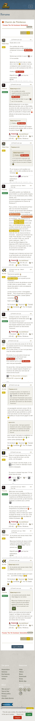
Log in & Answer (17, 647)
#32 (31, 560)
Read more (20, 714)
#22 (31, 84)
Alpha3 (4, 273)
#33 (31, 588)
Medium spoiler (15, 214)
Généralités (24, 25)
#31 (31, 531)
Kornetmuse (5, 44)
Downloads (22, 676)
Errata (21, 679)
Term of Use (5, 691)
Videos (21, 672)
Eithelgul (5, 456)
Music (21, 674)
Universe (4, 672)
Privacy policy (6, 693)
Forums (5, 25)
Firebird (4, 88)
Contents (4, 676)
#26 (31, 313)
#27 (31, 340)
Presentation (6, 669)
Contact (4, 696)
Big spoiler (28, 50)
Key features (6, 674)
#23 (31, 143)
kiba (3, 345)
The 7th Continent (14, 25)
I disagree (17, 717)
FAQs (21, 669)
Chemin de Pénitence (15, 22)
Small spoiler (19, 221)
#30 (31, 486)
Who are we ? (6, 689)
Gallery (4, 679)
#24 (31, 185)
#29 (31, 452)
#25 (31, 269)
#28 (31, 385)
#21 (31, 39)
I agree (29, 714)
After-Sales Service (8, 698)
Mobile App (22, 681)
